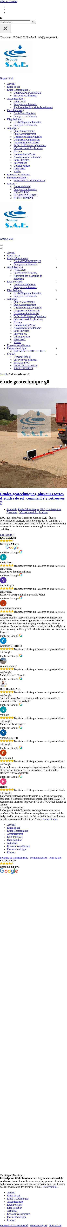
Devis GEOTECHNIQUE (27, 92)
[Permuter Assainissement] (56, 267)
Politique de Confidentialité (14, 857)
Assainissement (15, 833)
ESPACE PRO (21, 192)
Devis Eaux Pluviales (25, 113)
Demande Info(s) (22, 186)
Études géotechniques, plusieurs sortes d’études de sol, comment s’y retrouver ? (32, 498)
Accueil (11, 83)
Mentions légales (38, 857)
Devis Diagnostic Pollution (27, 122)
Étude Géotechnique (24, 131)
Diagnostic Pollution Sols (27, 139)
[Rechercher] (1, 18)
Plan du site (55, 857)
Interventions (20, 162)
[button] (29, 89)
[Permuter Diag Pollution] (56, 290)
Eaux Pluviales (21, 160)
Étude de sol (13, 86)
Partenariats (20, 168)
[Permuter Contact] (56, 354)
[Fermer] (5, 28)
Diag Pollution (14, 840)
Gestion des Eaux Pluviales (28, 136)
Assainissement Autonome (27, 157)
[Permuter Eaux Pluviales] (56, 281)
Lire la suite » (7, 534)
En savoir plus (50, 819)
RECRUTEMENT (23, 198)
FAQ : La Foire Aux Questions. (30, 145)
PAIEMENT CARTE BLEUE (29, 180)
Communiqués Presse (25, 154)
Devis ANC (20, 101)
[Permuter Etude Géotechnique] (56, 258)
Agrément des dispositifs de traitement (33, 107)
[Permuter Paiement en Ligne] (56, 348)
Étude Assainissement (25, 133)
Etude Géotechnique (17, 830)
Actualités (12, 509)
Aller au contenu (8, 1)
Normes (18, 151)
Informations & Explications (28, 148)
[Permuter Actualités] (56, 299)
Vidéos (17, 171)
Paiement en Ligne (16, 849)
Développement (22, 165)
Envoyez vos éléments (25, 95)
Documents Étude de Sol (26, 142)
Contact (11, 852)
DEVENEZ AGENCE (25, 195)
